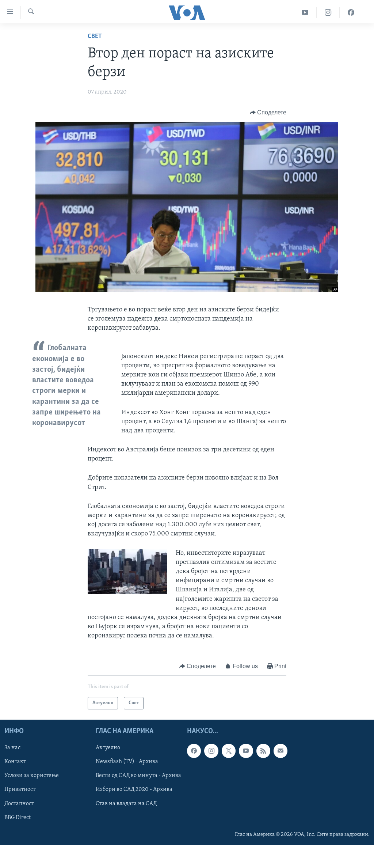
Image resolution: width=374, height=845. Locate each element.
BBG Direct (17, 818)
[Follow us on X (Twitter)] (229, 751)
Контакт (15, 762)
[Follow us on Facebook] (194, 751)
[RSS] (263, 751)
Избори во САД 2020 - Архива (134, 789)
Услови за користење (31, 775)
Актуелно (108, 748)
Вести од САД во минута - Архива (138, 775)
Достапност (19, 804)
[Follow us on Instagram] (211, 751)
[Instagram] (328, 12)
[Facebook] (351, 12)
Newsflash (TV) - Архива (127, 762)
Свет (95, 36)
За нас (12, 748)
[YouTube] (305, 12)
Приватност (19, 789)
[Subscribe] (280, 751)
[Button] (268, 112)
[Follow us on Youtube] (246, 751)
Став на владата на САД (126, 804)
